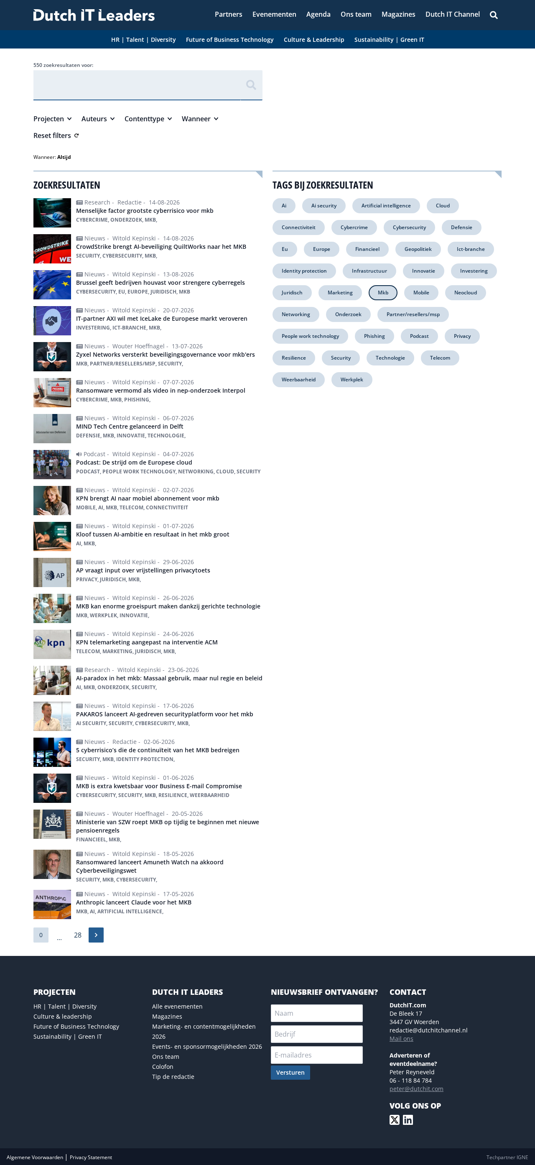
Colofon (162, 1066)
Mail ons (401, 1038)
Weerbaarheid (299, 379)
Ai (284, 205)
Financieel (367, 249)
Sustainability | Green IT (67, 1036)
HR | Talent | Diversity (65, 1006)
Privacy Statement (91, 1157)
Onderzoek (348, 314)
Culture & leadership (62, 1016)
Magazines (167, 1016)
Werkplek (352, 379)
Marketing (340, 292)
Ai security (323, 205)
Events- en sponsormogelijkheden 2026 (207, 1046)
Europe (321, 249)
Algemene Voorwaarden (35, 1157)
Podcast (419, 336)
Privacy (462, 336)
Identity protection (304, 270)
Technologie (390, 357)
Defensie (461, 227)
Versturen (290, 1072)
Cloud (443, 205)
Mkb (383, 292)
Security (341, 357)
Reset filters (52, 135)
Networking (296, 314)
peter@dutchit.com (416, 1089)
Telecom (440, 357)
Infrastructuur (369, 270)
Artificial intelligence (386, 205)
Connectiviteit (299, 227)
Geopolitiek (418, 249)
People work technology (310, 336)
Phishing (374, 336)
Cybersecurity (409, 227)
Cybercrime (354, 227)
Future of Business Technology (76, 1026)
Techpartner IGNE (507, 1157)
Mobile (421, 292)
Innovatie (423, 270)
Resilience (294, 357)
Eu (285, 249)
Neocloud (465, 292)
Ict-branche (471, 249)
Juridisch (292, 292)
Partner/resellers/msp (413, 314)
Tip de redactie (173, 1077)
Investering (474, 270)
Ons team (165, 1056)
